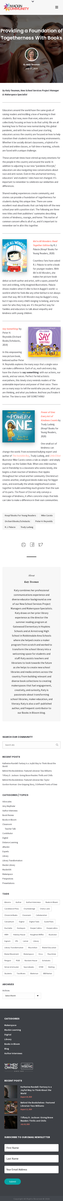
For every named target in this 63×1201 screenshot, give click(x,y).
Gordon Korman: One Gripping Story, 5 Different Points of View (29, 784)
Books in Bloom (9, 819)
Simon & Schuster (11, 967)
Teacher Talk (10, 828)
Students (8, 973)
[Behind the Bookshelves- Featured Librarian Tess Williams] (10, 1107)
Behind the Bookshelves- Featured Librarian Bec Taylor (25, 780)
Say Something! (10, 328)
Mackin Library (8, 865)
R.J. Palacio (10, 527)
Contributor (7, 833)
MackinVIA (6, 869)
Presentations (8, 883)
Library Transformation (12, 860)
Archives (6, 990)
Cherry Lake (45, 908)
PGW (18, 960)
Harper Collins (36, 928)
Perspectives (7, 878)
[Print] (23, 544)
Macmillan (32, 947)
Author (18, 902)
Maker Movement (11, 954)
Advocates (6, 801)
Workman (34, 973)
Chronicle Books (10, 915)
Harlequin (21, 928)
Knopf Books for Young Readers (20, 515)
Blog (6, 1048)
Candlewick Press (11, 908)
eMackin (6, 847)
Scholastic (46, 960)
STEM (41, 967)
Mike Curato (47, 515)
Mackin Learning (12, 1029)
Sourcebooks (29, 967)
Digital (5, 838)
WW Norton (47, 973)
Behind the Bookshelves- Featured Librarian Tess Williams (27, 770)
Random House (31, 960)
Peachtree (51, 954)
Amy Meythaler (8, 806)
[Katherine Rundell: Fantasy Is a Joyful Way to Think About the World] (10, 1091)
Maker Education (49, 947)
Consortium (9, 921)
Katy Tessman (33, 64)
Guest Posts (48, 921)
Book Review (8, 815)
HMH (6, 934)
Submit (12, 1181)
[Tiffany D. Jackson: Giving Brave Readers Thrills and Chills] (10, 1122)
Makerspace (7, 874)
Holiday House (19, 934)
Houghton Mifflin (37, 934)
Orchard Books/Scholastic (17, 521)
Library (5, 856)
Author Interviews (9, 810)
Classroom (7, 824)
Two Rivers (21, 973)
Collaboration (41, 915)
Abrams (7, 902)
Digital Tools (34, 921)
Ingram (7, 941)
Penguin (7, 960)
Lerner (25, 941)
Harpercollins (52, 928)
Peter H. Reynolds (44, 521)
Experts (5, 851)
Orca (40, 954)
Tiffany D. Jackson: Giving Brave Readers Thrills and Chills (27, 775)
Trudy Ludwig (27, 527)
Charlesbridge (29, 908)
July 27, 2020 (31, 68)
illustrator (53, 934)
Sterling (51, 967)
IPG (16, 941)
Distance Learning (10, 842)
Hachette (8, 928)
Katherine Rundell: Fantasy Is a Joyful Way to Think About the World (29, 765)
